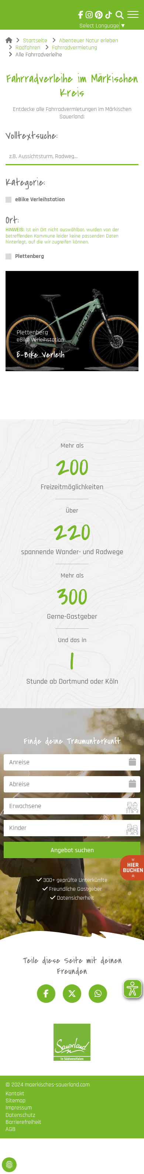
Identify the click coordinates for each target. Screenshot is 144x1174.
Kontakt (15, 1094)
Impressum (19, 1108)
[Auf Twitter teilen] (72, 993)
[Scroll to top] (128, 1158)
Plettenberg (29, 256)
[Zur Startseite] (26, 16)
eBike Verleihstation (40, 199)
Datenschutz (20, 1115)
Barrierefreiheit (23, 1122)
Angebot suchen (72, 850)
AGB (11, 1129)
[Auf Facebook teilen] (46, 993)
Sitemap (15, 1101)
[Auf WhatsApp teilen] (98, 993)
